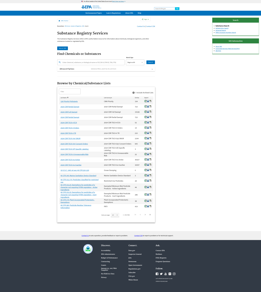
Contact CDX (150, 26)
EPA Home (67, 26)
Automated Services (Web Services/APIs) (228, 49)
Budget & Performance (109, 258)
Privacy (103, 277)
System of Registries (76, 26)
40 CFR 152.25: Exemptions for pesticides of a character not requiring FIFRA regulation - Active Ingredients (79, 187)
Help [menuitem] (139, 13)
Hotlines (159, 254)
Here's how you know (119, 1)
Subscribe (131, 273)
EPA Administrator (108, 254)
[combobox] (135, 62)
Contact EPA (160, 251)
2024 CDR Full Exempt (69, 112)
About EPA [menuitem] (129, 13)
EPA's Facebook (157, 274)
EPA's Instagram (174, 274)
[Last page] (150, 214)
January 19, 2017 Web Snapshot (109, 269)
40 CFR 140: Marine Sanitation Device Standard (78, 175)
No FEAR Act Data (107, 274)
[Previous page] (140, 214)
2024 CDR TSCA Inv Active (70, 159)
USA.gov (131, 276)
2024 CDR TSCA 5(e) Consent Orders (74, 144)
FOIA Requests (161, 258)
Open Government (135, 265)
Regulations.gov (134, 269)
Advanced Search (221, 30)
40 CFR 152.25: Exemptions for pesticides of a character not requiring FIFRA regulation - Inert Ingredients (78, 194)
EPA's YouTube (165, 274)
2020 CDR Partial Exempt (70, 106)
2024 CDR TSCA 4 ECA (69, 122)
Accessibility (105, 251)
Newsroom (132, 262)
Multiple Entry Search (222, 28)
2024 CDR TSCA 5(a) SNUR (70, 138)
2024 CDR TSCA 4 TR (68, 133)
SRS (83, 26)
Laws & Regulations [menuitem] (113, 13)
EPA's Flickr (170, 274)
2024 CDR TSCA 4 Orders (70, 128)
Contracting (105, 262)
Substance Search (222, 26)
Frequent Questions (163, 262)
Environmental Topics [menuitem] (94, 13)
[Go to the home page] (87, 7)
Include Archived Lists (145, 92)
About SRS (219, 46)
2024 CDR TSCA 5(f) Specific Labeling (74, 149)
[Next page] (145, 214)
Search (177, 8)
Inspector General (135, 254)
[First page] (135, 214)
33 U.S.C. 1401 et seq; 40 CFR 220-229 (75, 170)
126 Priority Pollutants (69, 101)
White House (133, 280)
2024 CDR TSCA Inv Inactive (71, 165)
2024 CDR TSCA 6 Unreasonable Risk (74, 154)
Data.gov (131, 251)
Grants (103, 265)
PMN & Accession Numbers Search (226, 32)
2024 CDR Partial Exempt (70, 117)
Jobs (130, 258)
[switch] (134, 92)
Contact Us (141, 26)
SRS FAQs (218, 51)
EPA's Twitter (161, 274)
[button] (106, 68)
